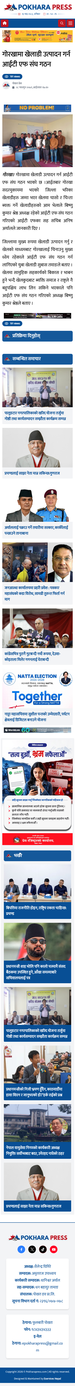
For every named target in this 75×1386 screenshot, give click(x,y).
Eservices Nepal (52, 1378)
